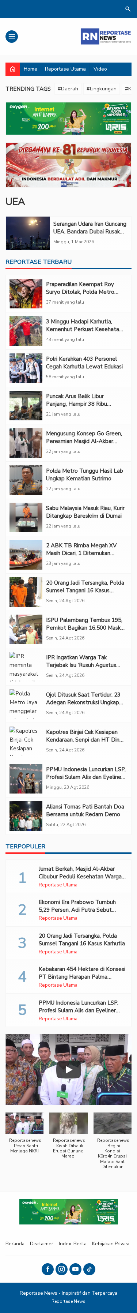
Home (30, 68)
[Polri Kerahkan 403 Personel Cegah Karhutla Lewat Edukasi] (25, 368)
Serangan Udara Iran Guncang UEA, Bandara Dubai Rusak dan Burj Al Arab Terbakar (89, 231)
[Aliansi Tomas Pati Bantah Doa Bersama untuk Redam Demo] (25, 816)
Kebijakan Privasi (110, 1243)
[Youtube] (75, 1269)
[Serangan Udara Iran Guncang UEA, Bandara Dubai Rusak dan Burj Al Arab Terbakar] (28, 233)
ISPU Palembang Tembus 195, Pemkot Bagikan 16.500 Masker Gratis (86, 627)
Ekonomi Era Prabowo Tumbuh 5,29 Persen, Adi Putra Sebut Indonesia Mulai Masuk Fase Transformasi (77, 914)
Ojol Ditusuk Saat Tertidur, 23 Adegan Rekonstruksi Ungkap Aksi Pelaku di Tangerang (83, 702)
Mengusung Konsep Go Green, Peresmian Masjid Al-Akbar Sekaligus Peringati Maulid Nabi (85, 441)
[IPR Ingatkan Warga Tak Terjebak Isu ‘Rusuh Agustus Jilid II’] (25, 667)
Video (100, 68)
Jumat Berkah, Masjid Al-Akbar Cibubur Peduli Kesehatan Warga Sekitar (80, 876)
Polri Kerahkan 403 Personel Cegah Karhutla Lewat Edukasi (84, 362)
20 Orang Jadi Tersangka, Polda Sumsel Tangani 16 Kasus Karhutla (85, 590)
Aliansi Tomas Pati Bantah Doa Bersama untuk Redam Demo (85, 810)
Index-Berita (73, 1243)
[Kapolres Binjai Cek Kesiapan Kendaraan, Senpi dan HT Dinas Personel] (25, 741)
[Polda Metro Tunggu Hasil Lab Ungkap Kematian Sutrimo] (25, 480)
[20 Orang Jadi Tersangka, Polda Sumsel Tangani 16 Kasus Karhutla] (25, 592)
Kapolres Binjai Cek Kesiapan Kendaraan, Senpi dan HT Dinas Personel (85, 739)
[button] (24, 1137)
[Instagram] (62, 1269)
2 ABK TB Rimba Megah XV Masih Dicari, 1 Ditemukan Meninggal (81, 553)
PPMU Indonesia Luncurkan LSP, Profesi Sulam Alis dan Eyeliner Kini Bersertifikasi (86, 777)
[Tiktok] (89, 1269)
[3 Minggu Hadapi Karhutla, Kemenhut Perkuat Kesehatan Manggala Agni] (25, 331)
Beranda (14, 1243)
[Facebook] (48, 1269)
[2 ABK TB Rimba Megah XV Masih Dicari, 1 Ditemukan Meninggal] (25, 555)
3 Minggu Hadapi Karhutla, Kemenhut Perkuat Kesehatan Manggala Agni (84, 329)
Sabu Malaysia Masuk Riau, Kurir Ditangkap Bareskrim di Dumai (85, 511)
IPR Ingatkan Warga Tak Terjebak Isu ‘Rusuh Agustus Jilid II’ (81, 665)
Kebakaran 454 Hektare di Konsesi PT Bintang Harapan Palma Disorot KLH (82, 976)
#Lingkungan (102, 88)
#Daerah (68, 88)
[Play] (68, 1069)
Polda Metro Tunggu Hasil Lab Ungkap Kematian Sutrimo (84, 474)
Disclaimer (41, 1243)
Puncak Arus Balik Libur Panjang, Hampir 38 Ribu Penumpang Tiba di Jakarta (80, 404)
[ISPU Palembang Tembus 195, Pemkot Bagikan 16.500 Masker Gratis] (25, 629)
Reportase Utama (65, 68)
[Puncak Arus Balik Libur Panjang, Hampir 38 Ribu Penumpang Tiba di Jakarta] (25, 405)
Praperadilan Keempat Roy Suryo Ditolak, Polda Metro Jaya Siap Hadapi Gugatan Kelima (80, 296)
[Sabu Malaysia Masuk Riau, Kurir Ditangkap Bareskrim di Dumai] (25, 517)
